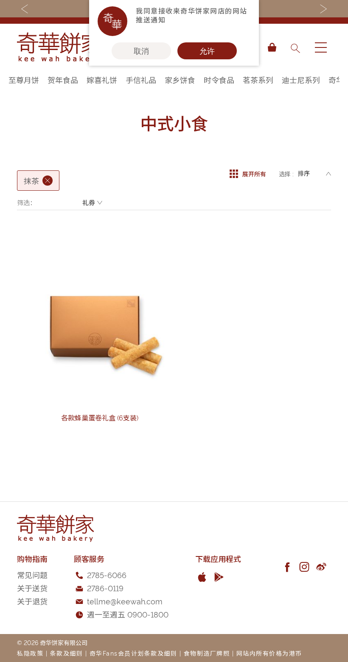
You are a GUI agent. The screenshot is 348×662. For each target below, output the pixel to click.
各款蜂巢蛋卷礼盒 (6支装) (99, 417)
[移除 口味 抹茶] (47, 180)
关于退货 (32, 600)
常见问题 (32, 574)
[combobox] (295, 47)
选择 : (286, 174)
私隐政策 (30, 653)
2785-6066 (106, 574)
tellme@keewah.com (125, 600)
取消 (141, 51)
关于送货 (32, 587)
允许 (207, 51)
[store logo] (59, 47)
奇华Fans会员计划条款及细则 (133, 653)
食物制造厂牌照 (207, 653)
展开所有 (254, 174)
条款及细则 (66, 653)
